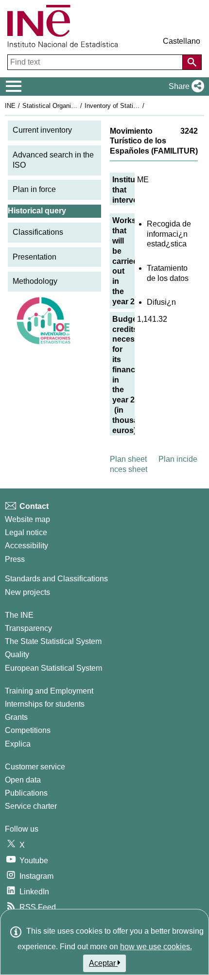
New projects (27, 592)
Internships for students (45, 704)
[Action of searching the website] (192, 62)
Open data (23, 780)
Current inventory (42, 130)
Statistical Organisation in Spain (67, 105)
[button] (184, 86)
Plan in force (34, 189)
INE (10, 105)
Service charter (31, 806)
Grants (16, 717)
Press (15, 559)
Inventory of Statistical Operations (133, 105)
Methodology (35, 281)
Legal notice (26, 532)
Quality (17, 654)
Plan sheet (128, 459)
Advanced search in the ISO (53, 160)
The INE (19, 615)
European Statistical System (53, 668)
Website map (27, 519)
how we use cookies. (156, 946)
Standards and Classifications (56, 579)
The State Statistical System (53, 641)
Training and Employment (49, 691)
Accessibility (26, 545)
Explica (18, 744)
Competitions (28, 730)
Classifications (38, 232)
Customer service (35, 767)
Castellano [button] (181, 41)
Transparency (28, 628)
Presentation (34, 257)
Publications (26, 793)
